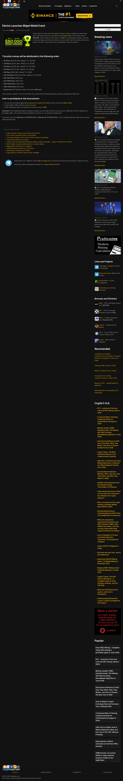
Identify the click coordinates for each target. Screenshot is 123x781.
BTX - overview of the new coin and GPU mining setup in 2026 (108, 410)
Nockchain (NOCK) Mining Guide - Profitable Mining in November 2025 (107, 561)
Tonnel (101, 340)
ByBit (100, 303)
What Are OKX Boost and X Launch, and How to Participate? (107, 592)
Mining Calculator (46, 772)
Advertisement (107, 772)
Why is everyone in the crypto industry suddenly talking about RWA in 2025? (108, 504)
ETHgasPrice (77, 772)
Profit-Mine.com (104, 288)
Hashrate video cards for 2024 (105, 365)
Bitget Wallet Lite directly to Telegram (19, 146)
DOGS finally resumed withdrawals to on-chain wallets (25, 144)
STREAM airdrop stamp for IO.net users (20, 148)
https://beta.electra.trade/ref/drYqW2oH (37, 103)
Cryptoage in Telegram (106, 266)
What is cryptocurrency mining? (106, 371)
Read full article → (100, 76)
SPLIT (101, 332)
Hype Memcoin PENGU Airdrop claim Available (23, 153)
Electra (57, 33)
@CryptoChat (55, 164)
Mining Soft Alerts (105, 273)
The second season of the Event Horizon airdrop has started (27, 137)
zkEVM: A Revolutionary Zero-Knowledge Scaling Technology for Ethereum (108, 485)
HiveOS (101, 325)
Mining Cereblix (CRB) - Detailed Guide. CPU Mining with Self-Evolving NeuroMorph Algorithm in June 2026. (109, 432)
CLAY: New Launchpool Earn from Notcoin (21, 135)
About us (15, 772)
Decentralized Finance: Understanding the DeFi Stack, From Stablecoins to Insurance (109, 513)
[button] (46, 6)
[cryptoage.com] (11, 5)
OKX (100, 310)
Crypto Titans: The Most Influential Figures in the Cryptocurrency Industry (106, 454)
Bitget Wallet (67, 36)
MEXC (101, 318)
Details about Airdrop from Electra (18, 150)
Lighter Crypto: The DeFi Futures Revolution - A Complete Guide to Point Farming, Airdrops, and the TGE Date (107, 581)
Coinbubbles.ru (104, 280)
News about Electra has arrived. (18, 140)
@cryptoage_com (45, 161)
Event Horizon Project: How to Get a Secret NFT (23, 133)
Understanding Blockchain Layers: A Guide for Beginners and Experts (108, 600)
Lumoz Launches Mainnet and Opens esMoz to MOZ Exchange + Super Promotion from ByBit (39, 142)
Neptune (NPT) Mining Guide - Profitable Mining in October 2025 (108, 570)
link (14, 119)
